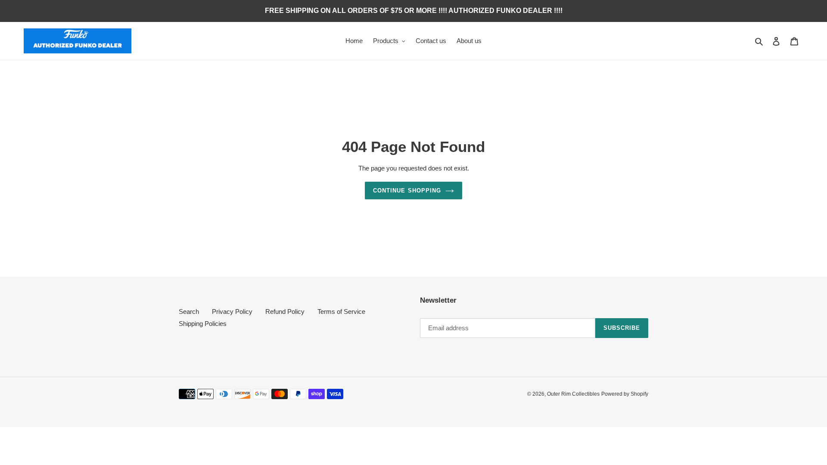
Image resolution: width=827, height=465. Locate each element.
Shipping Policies (203, 323)
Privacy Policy (232, 311)
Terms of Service (341, 311)
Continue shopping (407, 190)
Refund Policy (285, 311)
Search (189, 311)
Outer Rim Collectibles (573, 394)
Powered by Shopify (624, 394)
